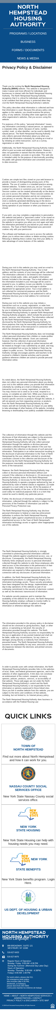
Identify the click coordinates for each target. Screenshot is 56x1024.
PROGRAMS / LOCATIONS (28, 33)
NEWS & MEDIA (28, 58)
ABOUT (15, 996)
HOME (7, 996)
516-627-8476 (12, 957)
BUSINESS (28, 41)
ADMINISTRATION (22, 998)
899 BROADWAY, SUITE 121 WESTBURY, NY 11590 (17, 947)
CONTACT (37, 998)
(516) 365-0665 (22, 986)
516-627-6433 (11, 952)
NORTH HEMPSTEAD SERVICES (35, 996)
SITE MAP (44, 1000)
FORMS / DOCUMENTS (28, 50)
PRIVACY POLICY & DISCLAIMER (22, 1000)
